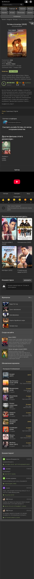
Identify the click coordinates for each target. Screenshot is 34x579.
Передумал (17, 197)
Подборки (12, 9)
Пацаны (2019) (9, 495)
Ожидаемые (17, 16)
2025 (11, 60)
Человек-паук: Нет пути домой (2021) (17, 464)
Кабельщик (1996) (10, 483)
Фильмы (30, 9)
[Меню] (30, 1)
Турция (9, 62)
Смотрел (17, 193)
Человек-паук (13, 326)
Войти (26, 1)
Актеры (12, 12)
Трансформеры (14, 315)
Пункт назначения (15, 309)
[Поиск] (21, 4)
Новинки (22, 9)
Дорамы (30, 12)
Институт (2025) (10, 474)
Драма (13, 64)
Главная (4, 9)
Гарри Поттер (13, 304)
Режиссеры (21, 12)
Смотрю (5, 193)
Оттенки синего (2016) (12, 517)
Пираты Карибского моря (17, 320)
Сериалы (4, 12)
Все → (30, 297)
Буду (28, 193)
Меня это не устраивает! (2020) (15, 506)
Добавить (27, 280)
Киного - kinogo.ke (7, 19)
